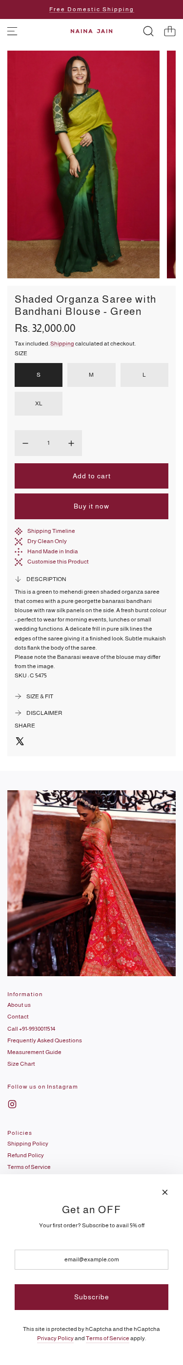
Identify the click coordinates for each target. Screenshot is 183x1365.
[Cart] (170, 31)
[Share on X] (19, 742)
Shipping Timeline (51, 531)
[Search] (148, 31)
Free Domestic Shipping (91, 9)
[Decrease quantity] (25, 443)
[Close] (165, 1192)
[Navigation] (12, 31)
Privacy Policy (55, 1338)
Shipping (62, 343)
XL (38, 403)
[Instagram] (12, 1104)
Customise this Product (58, 561)
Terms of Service (107, 1338)
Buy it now (91, 506)
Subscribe (91, 1297)
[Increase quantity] (71, 443)
